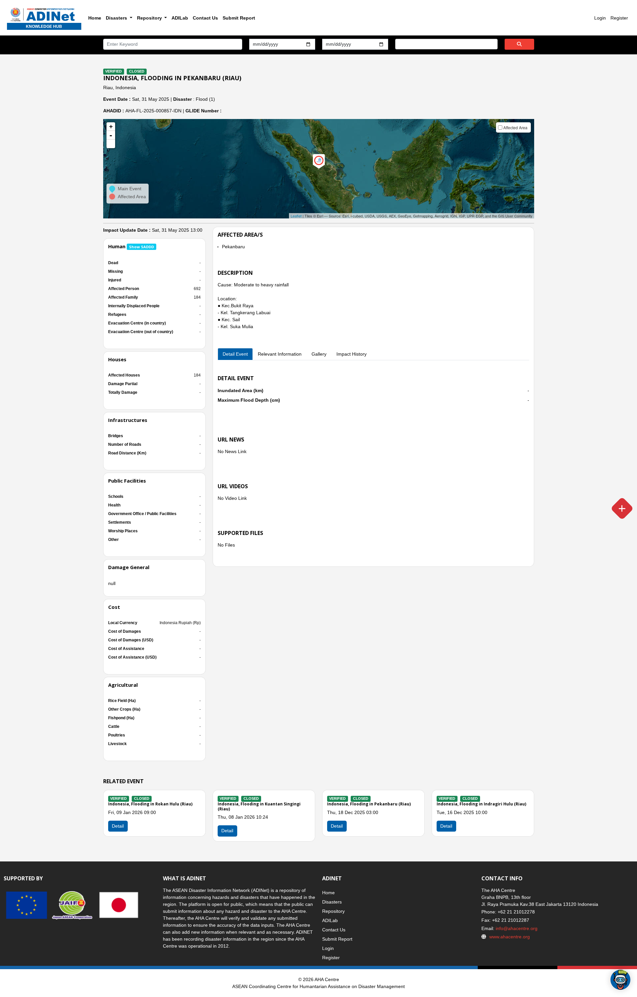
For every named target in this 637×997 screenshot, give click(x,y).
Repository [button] (150, 18)
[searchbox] (399, 44)
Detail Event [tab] (235, 354)
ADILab (180, 18)
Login (600, 18)
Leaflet (296, 215)
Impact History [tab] (351, 354)
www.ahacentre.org (509, 936)
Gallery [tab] (319, 354)
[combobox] (446, 44)
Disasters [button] (117, 18)
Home (94, 18)
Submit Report (239, 18)
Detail (227, 830)
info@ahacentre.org (515, 928)
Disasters (332, 902)
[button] (110, 144)
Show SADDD (141, 246)
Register (619, 18)
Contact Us (205, 18)
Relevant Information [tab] (280, 354)
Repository (333, 911)
